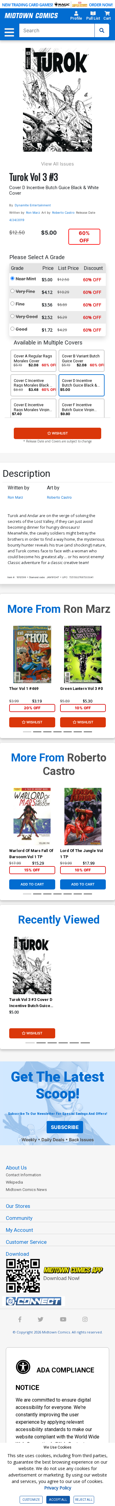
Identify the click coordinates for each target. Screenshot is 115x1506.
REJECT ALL (84, 1499)
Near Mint (26, 278)
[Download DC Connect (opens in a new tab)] (60, 1301)
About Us (16, 1168)
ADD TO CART (32, 884)
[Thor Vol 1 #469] (32, 654)
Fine (20, 303)
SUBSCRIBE (65, 1127)
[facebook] (20, 1320)
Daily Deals (52, 1139)
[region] (12, 662)
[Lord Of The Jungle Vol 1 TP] (83, 816)
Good (21, 329)
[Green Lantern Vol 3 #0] (83, 654)
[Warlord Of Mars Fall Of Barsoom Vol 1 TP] (32, 816)
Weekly (29, 1139)
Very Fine (25, 291)
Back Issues (81, 1139)
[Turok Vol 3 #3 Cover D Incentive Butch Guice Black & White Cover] (32, 965)
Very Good (27, 316)
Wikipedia (14, 1182)
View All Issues (57, 164)
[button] (76, 16)
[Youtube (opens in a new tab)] (63, 1320)
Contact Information (23, 1175)
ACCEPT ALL (58, 1499)
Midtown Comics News (26, 1189)
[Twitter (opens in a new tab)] (40, 1320)
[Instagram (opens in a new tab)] (85, 1320)
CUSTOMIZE (31, 1499)
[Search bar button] (101, 30)
